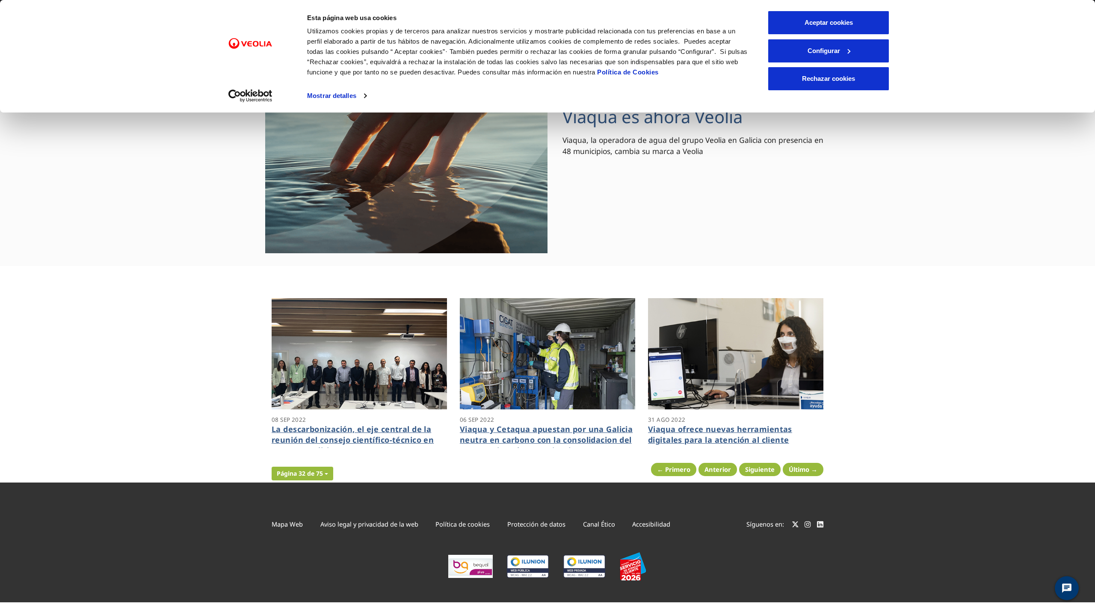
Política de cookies (462, 524)
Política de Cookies (628, 72)
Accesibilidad (651, 524)
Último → (803, 469)
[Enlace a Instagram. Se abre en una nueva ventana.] (808, 525)
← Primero (673, 469)
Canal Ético (599, 524)
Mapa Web (287, 524)
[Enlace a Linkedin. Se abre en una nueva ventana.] (820, 525)
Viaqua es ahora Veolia (652, 116)
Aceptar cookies (829, 22)
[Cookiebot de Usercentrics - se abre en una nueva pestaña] (250, 95)
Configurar (824, 50)
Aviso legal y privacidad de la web (369, 524)
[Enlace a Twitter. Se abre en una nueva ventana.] (795, 525)
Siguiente (760, 469)
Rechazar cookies (828, 78)
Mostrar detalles (331, 95)
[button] (302, 473)
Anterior (717, 469)
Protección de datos (536, 524)
